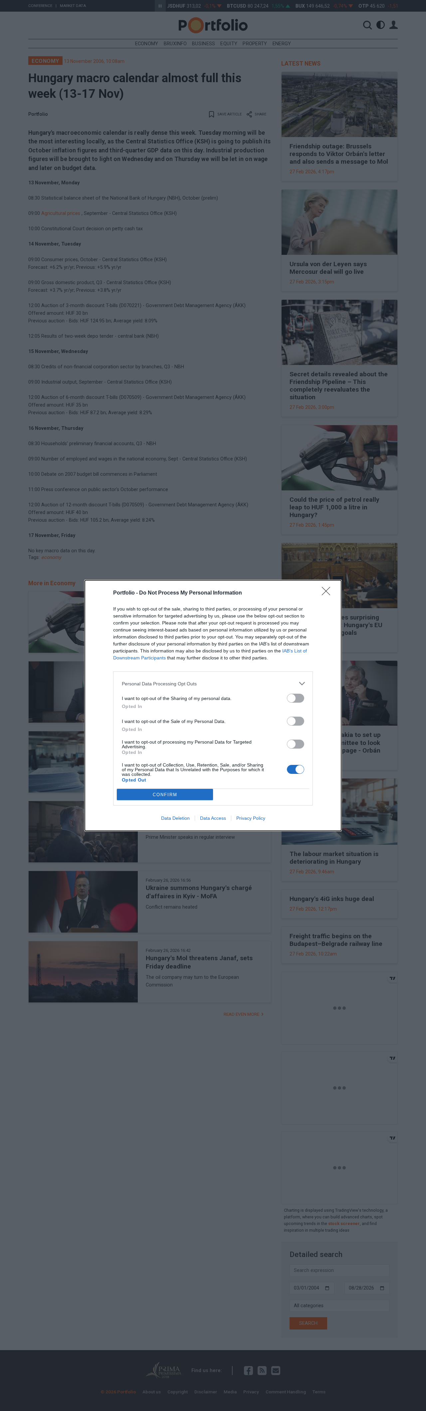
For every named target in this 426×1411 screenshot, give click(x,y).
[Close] (328, 593)
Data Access (213, 818)
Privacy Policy (250, 818)
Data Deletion (175, 818)
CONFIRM (165, 794)
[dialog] (213, 705)
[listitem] (213, 683)
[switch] (295, 698)
